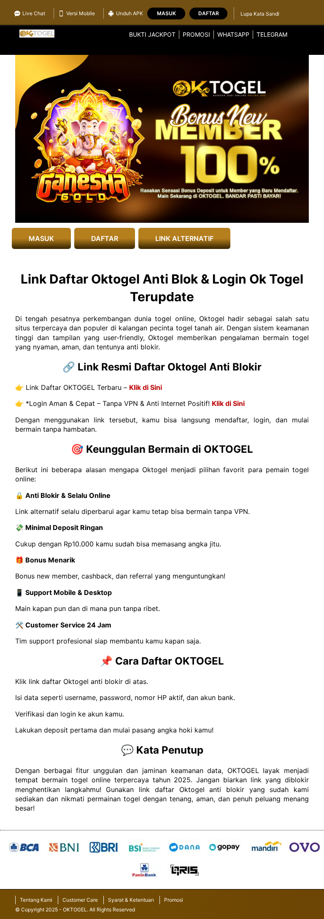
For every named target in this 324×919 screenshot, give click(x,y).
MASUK (41, 238)
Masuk (166, 13)
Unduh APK (129, 13)
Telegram (271, 34)
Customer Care (80, 900)
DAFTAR (104, 238)
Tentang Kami (36, 900)
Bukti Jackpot (152, 34)
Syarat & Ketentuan (131, 900)
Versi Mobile (80, 13)
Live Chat (33, 13)
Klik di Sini (145, 387)
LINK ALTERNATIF (184, 238)
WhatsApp (233, 34)
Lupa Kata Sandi (259, 14)
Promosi (196, 34)
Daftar (208, 13)
